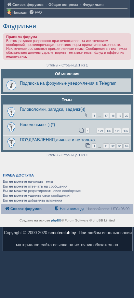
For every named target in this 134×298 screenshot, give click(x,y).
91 (106, 146)
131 (117, 131)
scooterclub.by (62, 232)
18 (112, 115)
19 (119, 115)
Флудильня (19, 26)
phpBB (56, 220)
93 (119, 146)
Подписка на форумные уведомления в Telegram (68, 83)
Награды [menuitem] (19, 12)
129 (100, 131)
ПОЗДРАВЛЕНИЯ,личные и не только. (58, 139)
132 (125, 131)
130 (108, 131)
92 (112, 146)
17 (106, 115)
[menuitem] (35, 12)
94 (126, 146)
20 (126, 115)
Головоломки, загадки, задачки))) (52, 109)
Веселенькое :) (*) (37, 124)
